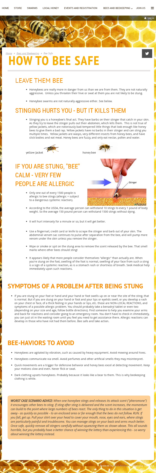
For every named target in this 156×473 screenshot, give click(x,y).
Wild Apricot (121, 465)
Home (9, 53)
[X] (147, 53)
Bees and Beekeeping (28, 53)
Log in (151, 18)
